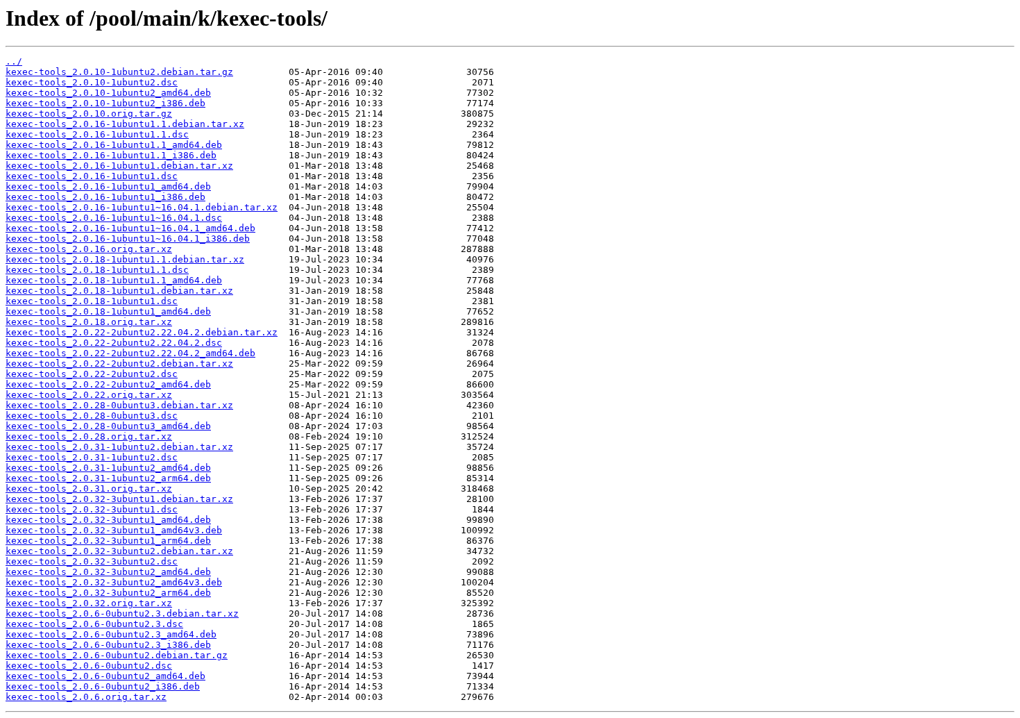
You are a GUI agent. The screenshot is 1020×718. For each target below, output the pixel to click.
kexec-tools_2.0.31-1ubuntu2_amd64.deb (108, 467)
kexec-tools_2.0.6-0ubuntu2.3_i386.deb (108, 645)
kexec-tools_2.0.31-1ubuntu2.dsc (92, 457)
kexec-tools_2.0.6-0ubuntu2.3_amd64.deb (111, 634)
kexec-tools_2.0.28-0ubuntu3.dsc (92, 415)
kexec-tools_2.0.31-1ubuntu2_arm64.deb (108, 478)
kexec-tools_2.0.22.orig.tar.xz (89, 395)
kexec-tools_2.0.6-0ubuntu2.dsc (89, 665)
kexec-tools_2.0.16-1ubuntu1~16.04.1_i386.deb (128, 238)
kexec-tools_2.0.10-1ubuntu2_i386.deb (105, 103)
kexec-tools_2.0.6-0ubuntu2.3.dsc (94, 624)
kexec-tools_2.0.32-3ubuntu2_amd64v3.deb (114, 582)
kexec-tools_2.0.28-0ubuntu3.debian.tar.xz (119, 405)
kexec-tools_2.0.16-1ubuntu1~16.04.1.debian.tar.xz (142, 207)
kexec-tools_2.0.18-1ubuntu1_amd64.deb (108, 311)
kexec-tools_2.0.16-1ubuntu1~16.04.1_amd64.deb (130, 228)
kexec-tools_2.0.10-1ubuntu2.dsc (92, 82)
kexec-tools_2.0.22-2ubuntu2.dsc (92, 374)
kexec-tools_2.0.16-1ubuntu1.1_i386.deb (111, 155)
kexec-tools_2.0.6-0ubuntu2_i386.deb (103, 686)
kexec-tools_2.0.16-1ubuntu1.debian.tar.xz (119, 165)
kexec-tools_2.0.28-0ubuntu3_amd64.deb (108, 426)
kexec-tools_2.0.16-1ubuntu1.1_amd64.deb (114, 145)
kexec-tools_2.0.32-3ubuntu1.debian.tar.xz (119, 499)
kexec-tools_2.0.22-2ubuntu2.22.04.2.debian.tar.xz (142, 332)
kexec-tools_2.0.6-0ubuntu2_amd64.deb (105, 676)
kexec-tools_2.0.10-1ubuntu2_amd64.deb (108, 92)
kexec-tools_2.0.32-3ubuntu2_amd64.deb (108, 572)
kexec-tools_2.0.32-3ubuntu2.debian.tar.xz (119, 551)
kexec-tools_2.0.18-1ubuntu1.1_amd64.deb (114, 280)
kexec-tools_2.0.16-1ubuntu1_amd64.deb (108, 186)
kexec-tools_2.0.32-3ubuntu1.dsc (92, 509)
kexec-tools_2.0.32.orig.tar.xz (89, 603)
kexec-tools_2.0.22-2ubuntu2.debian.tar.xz (119, 363)
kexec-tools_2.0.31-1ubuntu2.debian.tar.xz (119, 447)
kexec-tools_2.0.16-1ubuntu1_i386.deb (105, 197)
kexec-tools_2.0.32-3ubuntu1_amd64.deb (108, 520)
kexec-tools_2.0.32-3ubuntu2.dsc (92, 561)
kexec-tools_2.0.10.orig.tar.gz (89, 113)
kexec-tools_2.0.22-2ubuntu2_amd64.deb (108, 384)
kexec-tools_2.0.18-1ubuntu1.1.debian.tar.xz (125, 259)
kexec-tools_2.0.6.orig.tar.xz (86, 697)
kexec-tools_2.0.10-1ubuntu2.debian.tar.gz (119, 72)
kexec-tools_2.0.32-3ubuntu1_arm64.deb (108, 540)
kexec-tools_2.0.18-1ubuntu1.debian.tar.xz (119, 290)
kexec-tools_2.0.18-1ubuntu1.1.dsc (97, 270)
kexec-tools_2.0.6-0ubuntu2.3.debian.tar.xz (122, 613)
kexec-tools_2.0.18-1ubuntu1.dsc (92, 301)
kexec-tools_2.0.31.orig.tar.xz (89, 488)
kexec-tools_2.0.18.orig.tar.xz (89, 322)
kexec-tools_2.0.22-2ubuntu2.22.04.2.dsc (114, 342)
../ (14, 61)
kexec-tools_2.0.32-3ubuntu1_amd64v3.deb (114, 530)
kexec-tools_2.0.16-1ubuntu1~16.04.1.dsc (114, 217)
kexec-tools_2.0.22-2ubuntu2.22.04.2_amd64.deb (130, 353)
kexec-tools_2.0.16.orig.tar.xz (89, 249)
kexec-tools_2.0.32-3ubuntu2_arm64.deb (108, 592)
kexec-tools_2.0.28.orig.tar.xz (89, 436)
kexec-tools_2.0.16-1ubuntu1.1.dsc (97, 134)
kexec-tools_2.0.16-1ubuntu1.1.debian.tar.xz (125, 124)
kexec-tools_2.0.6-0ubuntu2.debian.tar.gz (117, 655)
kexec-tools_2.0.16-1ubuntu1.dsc (92, 176)
